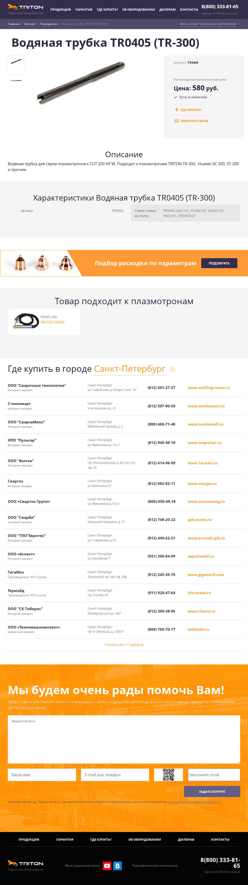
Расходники (48, 24)
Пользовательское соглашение (154, 865)
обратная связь (194, 121)
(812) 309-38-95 (161, 611)
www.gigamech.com (206, 574)
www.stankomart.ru (206, 406)
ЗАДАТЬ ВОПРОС (212, 791)
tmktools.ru (198, 629)
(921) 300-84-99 (161, 556)
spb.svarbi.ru (200, 519)
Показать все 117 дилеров (124, 644)
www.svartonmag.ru (206, 501)
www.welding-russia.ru (209, 387)
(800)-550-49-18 (162, 501)
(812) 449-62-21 (161, 538)
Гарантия (84, 9)
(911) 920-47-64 (161, 592)
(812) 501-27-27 (161, 387)
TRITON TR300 (52, 322)
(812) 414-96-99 (161, 462)
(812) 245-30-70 (161, 574)
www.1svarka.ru (202, 462)
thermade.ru (199, 592)
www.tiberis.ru (201, 611)
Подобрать (219, 263)
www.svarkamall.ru (206, 424)
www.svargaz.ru (202, 483)
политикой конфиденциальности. (195, 802)
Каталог (30, 24)
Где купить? (107, 9)
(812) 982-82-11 (161, 483)
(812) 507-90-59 (161, 406)
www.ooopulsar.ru (204, 442)
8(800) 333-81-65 (220, 6)
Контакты (189, 9)
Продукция (60, 9)
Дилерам (167, 9)
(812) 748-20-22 (161, 519)
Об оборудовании (138, 9)
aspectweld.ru (201, 556)
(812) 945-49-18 (161, 442)
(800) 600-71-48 (161, 424)
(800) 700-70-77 (161, 629)
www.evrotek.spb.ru (206, 538)
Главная (14, 24)
